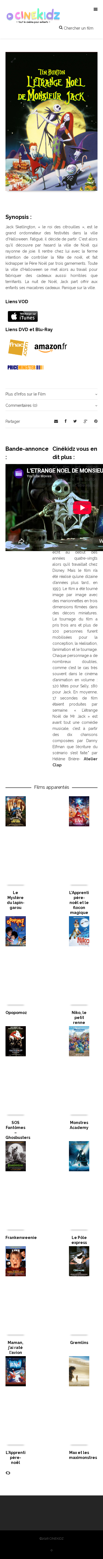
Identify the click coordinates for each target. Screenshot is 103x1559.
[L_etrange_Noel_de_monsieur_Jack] (13, 60)
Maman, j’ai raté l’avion (15, 1347)
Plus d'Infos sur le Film (25, 394)
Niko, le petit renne (79, 1017)
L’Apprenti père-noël (16, 1457)
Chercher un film (78, 28)
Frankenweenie (21, 1237)
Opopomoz (16, 1012)
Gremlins (79, 1342)
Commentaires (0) (21, 405)
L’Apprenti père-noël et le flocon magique (79, 902)
